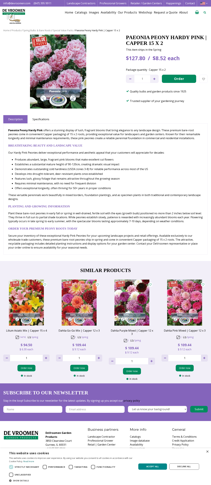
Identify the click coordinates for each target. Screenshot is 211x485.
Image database (140, 440)
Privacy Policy (180, 444)
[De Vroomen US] (14, 16)
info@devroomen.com (16, 3)
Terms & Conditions (184, 436)
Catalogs (135, 436)
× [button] (207, 451)
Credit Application (183, 440)
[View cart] (197, 12)
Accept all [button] (152, 466)
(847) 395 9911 (42, 3)
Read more (28, 461)
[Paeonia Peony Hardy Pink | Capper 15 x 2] (58, 72)
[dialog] (105, 466)
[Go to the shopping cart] (197, 12)
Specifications (40, 119)
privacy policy (131, 400)
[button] (71, 481)
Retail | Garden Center (102, 444)
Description (15, 119)
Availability (136, 444)
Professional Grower (100, 440)
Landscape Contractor (101, 436)
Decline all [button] (184, 466)
